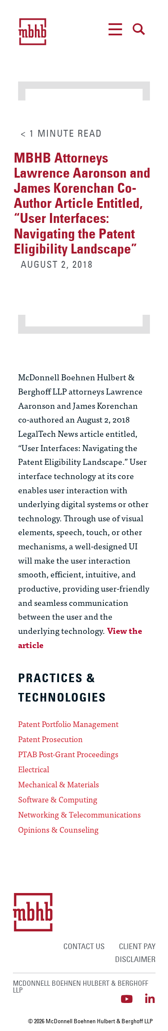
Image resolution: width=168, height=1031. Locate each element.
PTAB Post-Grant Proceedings (68, 754)
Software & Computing (57, 799)
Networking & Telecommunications (79, 815)
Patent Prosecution (50, 739)
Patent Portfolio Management (68, 724)
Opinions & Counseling (58, 830)
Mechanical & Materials (58, 784)
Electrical (33, 769)
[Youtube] (126, 998)
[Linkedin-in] (150, 998)
